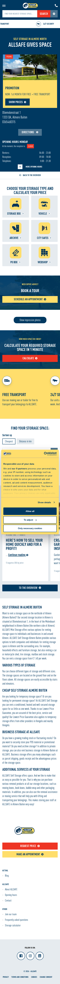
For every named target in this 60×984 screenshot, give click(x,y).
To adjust (28, 520)
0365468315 (8, 122)
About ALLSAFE (11, 889)
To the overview (28, 587)
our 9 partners (19, 468)
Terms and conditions (19, 977)
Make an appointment (28, 854)
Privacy (6, 977)
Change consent (46, 977)
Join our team (11, 914)
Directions (28, 132)
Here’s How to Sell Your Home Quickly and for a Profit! (24, 544)
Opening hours (11, 894)
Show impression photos (30, 320)
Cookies (34, 977)
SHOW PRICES (16, 102)
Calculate (28, 358)
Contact (8, 900)
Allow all (30, 511)
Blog (7, 875)
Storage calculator (13, 925)
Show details (44, 502)
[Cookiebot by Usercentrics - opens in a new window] (44, 454)
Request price (28, 846)
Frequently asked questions (16, 919)
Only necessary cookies (30, 528)
